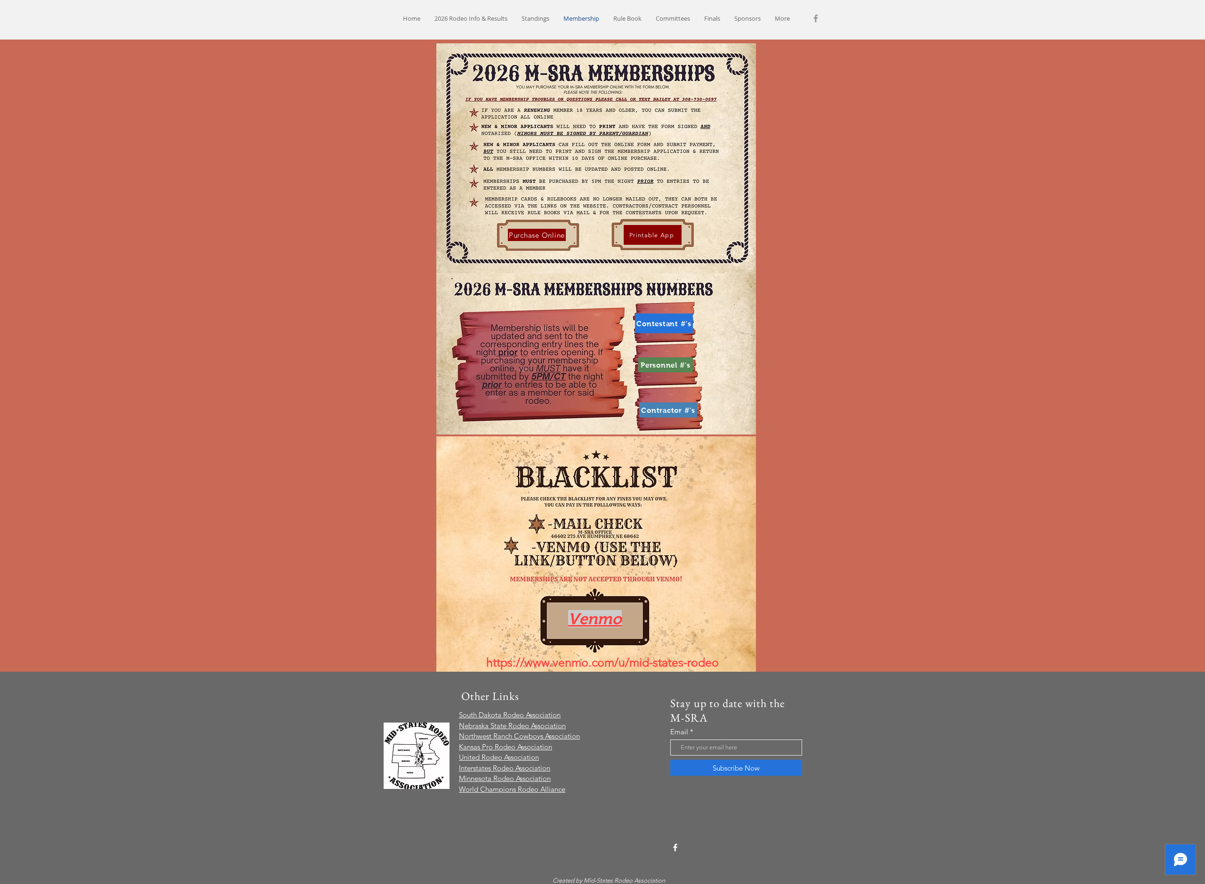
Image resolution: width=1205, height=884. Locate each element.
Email (679, 731)
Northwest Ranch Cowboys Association (519, 735)
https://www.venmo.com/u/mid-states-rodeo (602, 662)
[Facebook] (816, 18)
